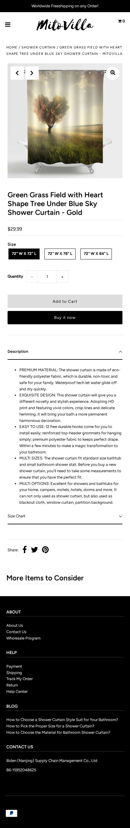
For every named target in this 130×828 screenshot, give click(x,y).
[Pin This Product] (45, 550)
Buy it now (65, 317)
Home (12, 47)
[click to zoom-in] (112, 73)
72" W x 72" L (24, 253)
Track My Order (19, 678)
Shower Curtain (38, 47)
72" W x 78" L (60, 253)
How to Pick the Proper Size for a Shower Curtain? (50, 726)
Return (12, 685)
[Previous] (17, 73)
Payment (14, 666)
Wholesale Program (23, 638)
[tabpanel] (65, 434)
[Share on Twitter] (34, 550)
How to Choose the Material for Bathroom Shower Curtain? (58, 732)
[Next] (32, 73)
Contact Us (16, 631)
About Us (14, 625)
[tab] (65, 352)
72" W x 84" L (96, 253)
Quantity (15, 276)
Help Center (17, 691)
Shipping (14, 672)
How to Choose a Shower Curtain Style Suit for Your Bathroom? (62, 719)
